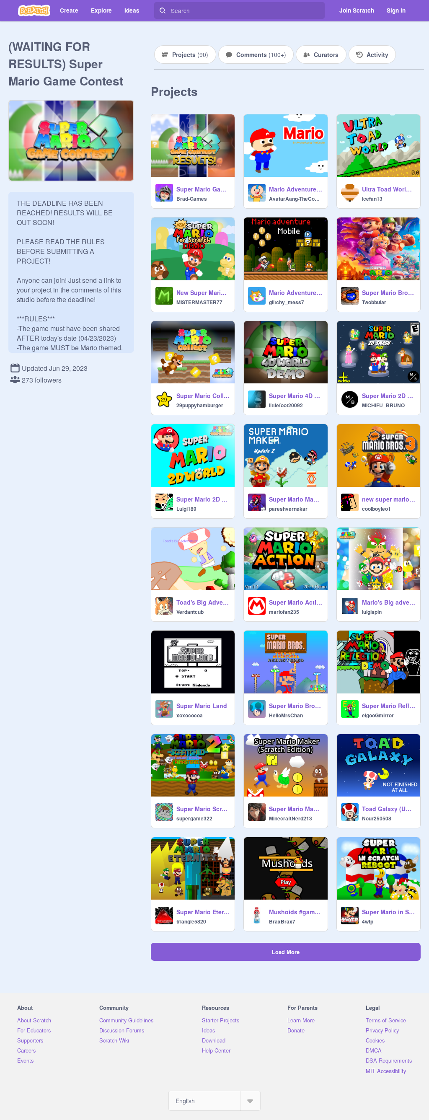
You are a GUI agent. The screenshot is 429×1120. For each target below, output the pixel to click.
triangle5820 (191, 921)
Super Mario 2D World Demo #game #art (203, 499)
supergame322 (194, 818)
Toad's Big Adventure (203, 602)
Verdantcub (190, 612)
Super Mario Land (201, 705)
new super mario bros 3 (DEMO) (388, 499)
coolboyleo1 (376, 508)
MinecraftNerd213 (290, 818)
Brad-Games (191, 198)
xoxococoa (189, 715)
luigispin (372, 612)
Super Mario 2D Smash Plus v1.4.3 (388, 395)
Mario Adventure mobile (295, 292)
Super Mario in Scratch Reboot (388, 912)
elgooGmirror (378, 715)
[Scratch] (34, 10)
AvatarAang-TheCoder (295, 198)
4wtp (367, 921)
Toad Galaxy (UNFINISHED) (388, 808)
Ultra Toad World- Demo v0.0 (388, 189)
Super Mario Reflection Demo (388, 705)
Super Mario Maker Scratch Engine (295, 499)
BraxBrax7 (282, 921)
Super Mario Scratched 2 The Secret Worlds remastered (203, 808)
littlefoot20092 (286, 405)
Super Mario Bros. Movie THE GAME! (388, 292)
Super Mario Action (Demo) (295, 602)
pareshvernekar (288, 508)
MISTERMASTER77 (199, 302)
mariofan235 (284, 612)
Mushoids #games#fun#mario (295, 912)
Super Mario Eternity (203, 912)
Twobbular (374, 302)
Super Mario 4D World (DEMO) (295, 395)
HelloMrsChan (286, 715)
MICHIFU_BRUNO (383, 405)
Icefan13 (372, 198)
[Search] (162, 10)
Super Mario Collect (203, 395)
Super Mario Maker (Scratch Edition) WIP (295, 808)
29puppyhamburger (199, 405)
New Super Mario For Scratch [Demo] (203, 292)
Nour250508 (376, 818)
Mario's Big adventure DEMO (388, 602)
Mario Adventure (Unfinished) (295, 189)
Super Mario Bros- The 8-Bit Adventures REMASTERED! (295, 705)
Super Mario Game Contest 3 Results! (203, 189)
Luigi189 (186, 508)
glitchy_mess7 (286, 302)
